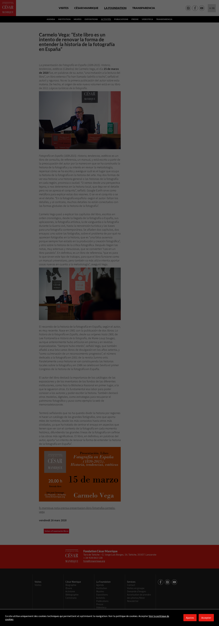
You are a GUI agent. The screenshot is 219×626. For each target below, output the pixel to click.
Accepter (206, 617)
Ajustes (190, 617)
